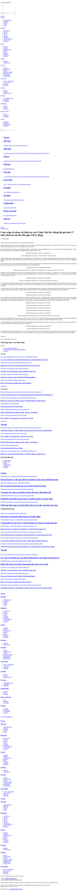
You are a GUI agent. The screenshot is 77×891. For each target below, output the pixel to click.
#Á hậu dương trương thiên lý (11, 348)
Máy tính (6, 84)
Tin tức (2, 16)
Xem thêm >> (4, 386)
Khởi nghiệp (7, 74)
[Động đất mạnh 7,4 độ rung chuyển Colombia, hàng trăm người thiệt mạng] (19, 476)
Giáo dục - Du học (8, 72)
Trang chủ (3, 716)
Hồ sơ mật (6, 37)
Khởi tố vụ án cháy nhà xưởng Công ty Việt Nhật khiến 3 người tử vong (23, 401)
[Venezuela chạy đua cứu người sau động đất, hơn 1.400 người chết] (17, 489)
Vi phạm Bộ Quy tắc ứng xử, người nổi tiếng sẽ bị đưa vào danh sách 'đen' (29, 523)
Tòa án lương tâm (8, 38)
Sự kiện (3, 473)
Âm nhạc (6, 53)
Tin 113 (5, 32)
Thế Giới (3, 17)
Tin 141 (5, 41)
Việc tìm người (7, 76)
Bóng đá (6, 61)
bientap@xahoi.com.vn (11, 878)
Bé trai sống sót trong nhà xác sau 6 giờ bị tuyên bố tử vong (23, 486)
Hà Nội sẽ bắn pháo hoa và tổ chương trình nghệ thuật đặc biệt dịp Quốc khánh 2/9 (27, 395)
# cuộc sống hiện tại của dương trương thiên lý (15, 349)
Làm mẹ (6, 91)
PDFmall (6, 467)
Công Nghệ (3, 78)
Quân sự (6, 22)
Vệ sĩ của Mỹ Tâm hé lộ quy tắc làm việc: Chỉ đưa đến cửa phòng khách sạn (24, 541)
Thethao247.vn (7, 464)
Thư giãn (6, 109)
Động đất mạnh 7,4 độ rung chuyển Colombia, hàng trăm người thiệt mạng (29, 480)
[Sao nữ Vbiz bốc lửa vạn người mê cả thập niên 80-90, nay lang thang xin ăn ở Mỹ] (21, 532)
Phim (5, 52)
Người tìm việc (7, 69)
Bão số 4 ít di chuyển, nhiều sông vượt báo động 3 (16, 383)
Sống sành (6, 115)
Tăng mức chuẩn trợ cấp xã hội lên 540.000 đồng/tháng (18, 377)
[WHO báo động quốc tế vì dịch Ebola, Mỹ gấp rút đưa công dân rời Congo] (19, 502)
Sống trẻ (3, 119)
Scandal (5, 48)
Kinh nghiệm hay (8, 93)
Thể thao (3, 58)
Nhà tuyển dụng (7, 73)
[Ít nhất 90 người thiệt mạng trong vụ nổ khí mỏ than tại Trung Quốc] (17, 495)
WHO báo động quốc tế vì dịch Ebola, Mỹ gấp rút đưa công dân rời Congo (29, 505)
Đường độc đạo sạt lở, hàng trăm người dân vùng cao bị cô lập (20, 365)
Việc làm (3, 65)
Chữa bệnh (6, 99)
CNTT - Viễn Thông (9, 81)
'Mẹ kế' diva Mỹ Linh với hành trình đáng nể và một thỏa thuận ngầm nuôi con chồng (27, 546)
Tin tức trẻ (6, 122)
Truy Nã (6, 33)
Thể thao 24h (7, 62)
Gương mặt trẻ (7, 124)
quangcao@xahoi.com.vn (16, 889)
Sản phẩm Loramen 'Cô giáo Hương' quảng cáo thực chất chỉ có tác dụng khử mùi (26, 430)
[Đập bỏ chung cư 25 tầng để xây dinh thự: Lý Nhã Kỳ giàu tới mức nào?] (19, 526)
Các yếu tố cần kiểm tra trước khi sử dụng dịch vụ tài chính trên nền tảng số (24, 360)
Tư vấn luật (6, 40)
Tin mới (4, 424)
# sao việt (6, 351)
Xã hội (5, 463)
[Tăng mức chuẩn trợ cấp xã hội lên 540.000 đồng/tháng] (14, 374)
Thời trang (6, 55)
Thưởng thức (4, 103)
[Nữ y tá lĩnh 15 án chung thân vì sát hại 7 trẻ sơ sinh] (14, 415)
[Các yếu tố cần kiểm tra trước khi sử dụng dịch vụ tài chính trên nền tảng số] (19, 356)
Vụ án (5, 25)
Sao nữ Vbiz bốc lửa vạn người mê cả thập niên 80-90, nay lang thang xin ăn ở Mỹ (26, 535)
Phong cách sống (5, 111)
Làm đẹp (6, 56)
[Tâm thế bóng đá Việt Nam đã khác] (10, 403)
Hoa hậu (6, 50)
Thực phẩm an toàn (8, 98)
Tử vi (5, 114)
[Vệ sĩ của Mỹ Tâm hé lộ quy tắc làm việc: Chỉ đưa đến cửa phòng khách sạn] (19, 537)
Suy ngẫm (6, 116)
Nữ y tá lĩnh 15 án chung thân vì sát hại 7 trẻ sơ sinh (17, 418)
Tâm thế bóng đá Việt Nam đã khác (12, 406)
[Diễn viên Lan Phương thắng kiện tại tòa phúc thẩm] (13, 513)
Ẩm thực (6, 106)
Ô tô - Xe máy (7, 82)
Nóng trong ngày (8, 20)
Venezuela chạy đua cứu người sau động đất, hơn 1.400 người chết (26, 492)
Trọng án (6, 36)
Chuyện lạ (6, 21)
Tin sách (6, 126)
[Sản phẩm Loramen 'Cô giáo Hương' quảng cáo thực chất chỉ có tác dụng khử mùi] (21, 427)
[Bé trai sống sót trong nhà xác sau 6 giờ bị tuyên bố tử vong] (15, 482)
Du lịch (5, 107)
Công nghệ (6, 466)
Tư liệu (5, 24)
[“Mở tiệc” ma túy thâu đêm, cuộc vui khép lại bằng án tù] (15, 368)
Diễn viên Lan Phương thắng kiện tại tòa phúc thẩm (20, 517)
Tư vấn (5, 68)
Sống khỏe (6, 101)
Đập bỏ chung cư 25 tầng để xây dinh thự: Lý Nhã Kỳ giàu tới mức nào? (23, 529)
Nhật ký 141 (7, 462)
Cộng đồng (6, 123)
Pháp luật (3, 28)
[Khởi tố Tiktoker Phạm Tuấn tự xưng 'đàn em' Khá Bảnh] (15, 409)
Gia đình (3, 87)
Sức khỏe (3, 95)
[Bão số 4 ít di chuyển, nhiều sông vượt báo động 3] (13, 380)
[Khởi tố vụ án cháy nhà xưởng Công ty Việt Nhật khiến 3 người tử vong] (18, 397)
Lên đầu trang (9, 716)
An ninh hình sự (7, 460)
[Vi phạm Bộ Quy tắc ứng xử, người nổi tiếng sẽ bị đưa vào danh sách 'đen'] (19, 519)
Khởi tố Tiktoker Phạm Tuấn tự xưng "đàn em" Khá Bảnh (19, 412)
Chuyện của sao (7, 49)
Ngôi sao (6, 46)
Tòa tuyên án (7, 30)
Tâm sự (5, 90)
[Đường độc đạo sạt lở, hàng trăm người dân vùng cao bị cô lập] (16, 362)
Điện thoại (6, 85)
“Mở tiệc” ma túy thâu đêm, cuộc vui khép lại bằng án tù (18, 371)
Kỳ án (5, 34)
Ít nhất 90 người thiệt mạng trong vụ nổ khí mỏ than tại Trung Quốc (27, 499)
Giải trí (2, 44)
